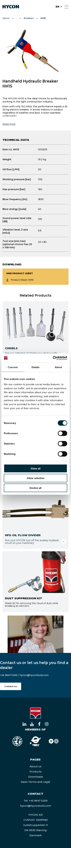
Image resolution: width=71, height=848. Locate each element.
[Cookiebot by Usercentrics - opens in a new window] (52, 358)
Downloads (35, 776)
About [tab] (58, 367)
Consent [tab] (13, 367)
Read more (9, 124)
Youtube (32, 724)
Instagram (46, 724)
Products (36, 771)
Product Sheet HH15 (22, 280)
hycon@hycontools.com (34, 675)
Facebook (39, 724)
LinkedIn (24, 724)
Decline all (35, 487)
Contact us (10, 686)
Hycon (6, 18)
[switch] (60, 433)
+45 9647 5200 (9, 675)
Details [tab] (36, 367)
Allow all (35, 468)
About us (35, 766)
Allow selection (35, 478)
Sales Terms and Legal (35, 781)
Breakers (29, 18)
